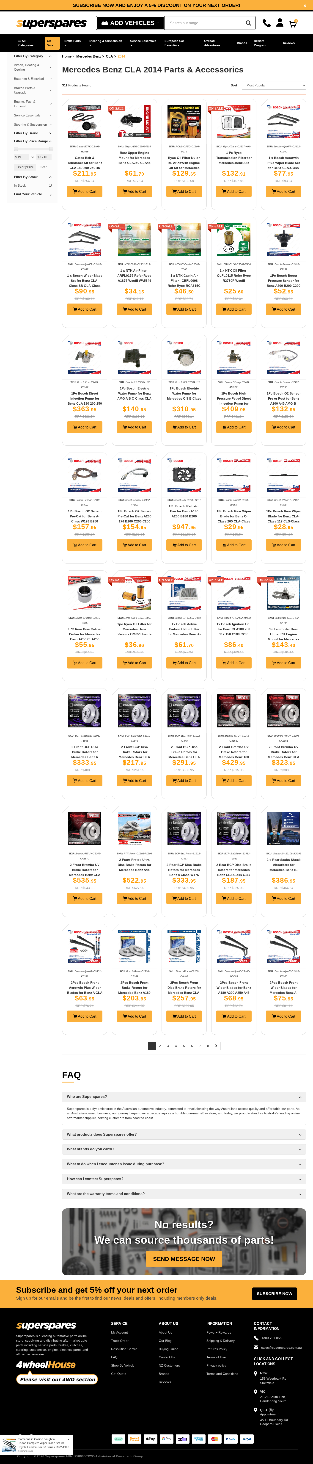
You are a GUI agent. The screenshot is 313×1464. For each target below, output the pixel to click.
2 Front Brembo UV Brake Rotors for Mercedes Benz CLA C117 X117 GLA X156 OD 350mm (85, 875)
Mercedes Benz (88, 56)
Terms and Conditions (222, 1374)
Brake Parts (72, 41)
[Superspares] (51, 23)
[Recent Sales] (10, 1444)
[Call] (267, 23)
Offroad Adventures (212, 43)
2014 (121, 56)
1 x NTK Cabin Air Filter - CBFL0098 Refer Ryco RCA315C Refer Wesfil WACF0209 (184, 286)
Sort (234, 85)
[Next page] (216, 1046)
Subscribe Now (274, 1293)
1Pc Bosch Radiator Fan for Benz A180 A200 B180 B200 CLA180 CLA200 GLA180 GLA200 (184, 516)
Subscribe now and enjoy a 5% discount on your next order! (156, 5)
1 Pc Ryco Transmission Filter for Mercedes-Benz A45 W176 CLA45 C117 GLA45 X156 (234, 163)
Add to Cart (86, 191)
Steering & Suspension (105, 41)
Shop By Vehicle (123, 1365)
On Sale (50, 43)
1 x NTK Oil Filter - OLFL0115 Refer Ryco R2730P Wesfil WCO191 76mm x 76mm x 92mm (234, 281)
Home (66, 56)
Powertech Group (129, 1456)
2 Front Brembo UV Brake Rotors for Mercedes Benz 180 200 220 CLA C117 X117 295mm (234, 757)
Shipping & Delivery (220, 1340)
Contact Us (167, 1357)
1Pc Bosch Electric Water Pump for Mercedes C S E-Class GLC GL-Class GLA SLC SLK (184, 398)
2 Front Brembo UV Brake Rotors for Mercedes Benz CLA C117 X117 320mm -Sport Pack (283, 757)
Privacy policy (216, 1365)
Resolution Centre (124, 1349)
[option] (156, 5)
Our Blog (165, 1340)
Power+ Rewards (218, 1332)
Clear (43, 167)
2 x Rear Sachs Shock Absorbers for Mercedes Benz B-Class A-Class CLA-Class (284, 870)
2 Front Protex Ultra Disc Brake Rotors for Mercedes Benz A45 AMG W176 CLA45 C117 (134, 870)
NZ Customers (169, 1365)
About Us (165, 1332)
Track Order (120, 1340)
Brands (242, 43)
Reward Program (260, 43)
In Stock (20, 185)
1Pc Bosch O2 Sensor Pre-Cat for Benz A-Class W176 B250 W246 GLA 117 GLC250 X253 (84, 521)
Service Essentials (143, 41)
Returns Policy (216, 1349)
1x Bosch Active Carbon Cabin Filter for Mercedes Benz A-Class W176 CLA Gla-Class (184, 634)
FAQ (114, 1357)
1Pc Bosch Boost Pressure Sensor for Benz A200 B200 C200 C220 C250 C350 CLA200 (283, 286)
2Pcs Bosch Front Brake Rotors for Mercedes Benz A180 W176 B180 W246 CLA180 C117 (134, 993)
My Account (119, 1332)
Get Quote (118, 1374)
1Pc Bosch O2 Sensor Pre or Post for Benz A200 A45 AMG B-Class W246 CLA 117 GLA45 (284, 403)
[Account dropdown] (280, 22)
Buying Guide (168, 1349)
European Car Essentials (174, 43)
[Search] (248, 23)
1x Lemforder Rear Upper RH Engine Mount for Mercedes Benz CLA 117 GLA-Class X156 (283, 639)
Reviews (289, 43)
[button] (29, 43)
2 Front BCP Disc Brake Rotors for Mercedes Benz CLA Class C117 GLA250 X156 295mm (134, 757)
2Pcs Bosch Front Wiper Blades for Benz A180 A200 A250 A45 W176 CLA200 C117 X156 (234, 993)
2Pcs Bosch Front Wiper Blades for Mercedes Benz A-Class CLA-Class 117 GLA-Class (283, 993)
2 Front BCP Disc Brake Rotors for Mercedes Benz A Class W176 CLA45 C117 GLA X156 (84, 757)
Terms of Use (216, 1357)
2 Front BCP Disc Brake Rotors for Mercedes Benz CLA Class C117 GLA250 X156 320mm (184, 757)
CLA (109, 56)
